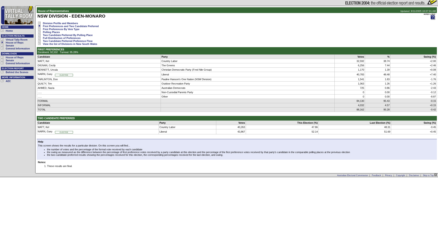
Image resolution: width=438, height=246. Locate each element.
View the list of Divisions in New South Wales (70, 44)
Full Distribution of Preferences (62, 38)
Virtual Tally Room (17, 39)
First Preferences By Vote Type (61, 29)
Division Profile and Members (60, 23)
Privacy (388, 175)
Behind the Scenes (17, 72)
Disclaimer (414, 175)
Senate (10, 45)
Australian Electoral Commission (352, 175)
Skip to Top (428, 175)
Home (9, 30)
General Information (18, 48)
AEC (8, 81)
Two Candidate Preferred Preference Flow (68, 41)
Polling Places (51, 32)
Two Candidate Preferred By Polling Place (68, 35)
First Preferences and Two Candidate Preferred (71, 26)
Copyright (400, 175)
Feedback (376, 175)
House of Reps (14, 42)
